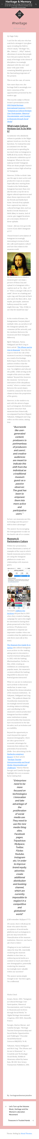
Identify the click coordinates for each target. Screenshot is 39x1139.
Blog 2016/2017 (19, 28)
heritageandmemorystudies (21, 1095)
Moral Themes (26, 1133)
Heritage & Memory (18, 1)
